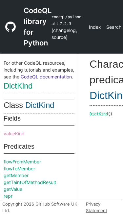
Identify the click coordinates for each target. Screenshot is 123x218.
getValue (13, 189)
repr (8, 196)
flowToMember (19, 168)
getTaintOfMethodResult (30, 182)
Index (95, 27)
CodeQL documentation (46, 76)
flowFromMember (22, 161)
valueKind (14, 133)
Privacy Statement (96, 207)
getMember (16, 175)
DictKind (18, 85)
